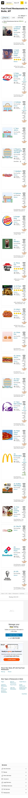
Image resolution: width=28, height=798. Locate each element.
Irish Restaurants (4, 688)
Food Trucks (13, 684)
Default (23, 15)
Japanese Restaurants (4, 685)
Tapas (2, 681)
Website (15, 34)
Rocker (9, 671)
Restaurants (15, 593)
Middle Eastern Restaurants (23, 688)
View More (24, 693)
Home (2, 593)
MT (6, 593)
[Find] (22, 2)
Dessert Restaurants (13, 682)
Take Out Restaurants (13, 688)
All (14, 17)
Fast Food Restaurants (19, 32)
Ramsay (3, 671)
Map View (6, 17)
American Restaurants (4, 691)
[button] (26, 3)
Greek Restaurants (22, 685)
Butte (10, 593)
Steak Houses (22, 681)
